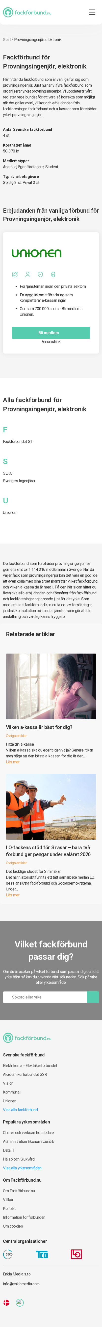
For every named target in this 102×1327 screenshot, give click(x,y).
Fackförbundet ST (17, 441)
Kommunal (11, 1092)
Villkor (8, 1199)
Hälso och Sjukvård (18, 1159)
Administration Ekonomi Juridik (28, 1141)
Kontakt (9, 1208)
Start (7, 39)
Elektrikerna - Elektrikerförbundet (30, 1065)
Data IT (9, 1150)
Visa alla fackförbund (20, 1110)
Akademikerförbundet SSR (25, 1074)
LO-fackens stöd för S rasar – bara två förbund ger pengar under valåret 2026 (48, 851)
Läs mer (13, 762)
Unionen (9, 512)
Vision (8, 1083)
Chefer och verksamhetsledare (28, 1132)
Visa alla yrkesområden (22, 1168)
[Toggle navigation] (92, 12)
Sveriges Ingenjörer (19, 481)
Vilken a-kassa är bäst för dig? (39, 727)
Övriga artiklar (16, 736)
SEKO (8, 473)
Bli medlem (48, 332)
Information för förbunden (24, 1217)
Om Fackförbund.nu (19, 1191)
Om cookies (13, 1226)
